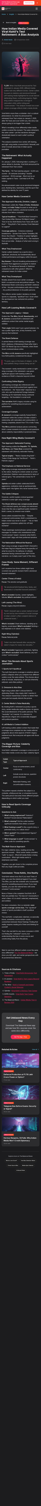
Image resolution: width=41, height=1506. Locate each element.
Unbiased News (20, 1170)
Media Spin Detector (27, 1165)
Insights (11, 14)
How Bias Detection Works (28, 1160)
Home (4, 14)
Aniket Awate (8, 40)
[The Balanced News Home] (6, 8)
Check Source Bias (13, 1165)
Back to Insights (11, 22)
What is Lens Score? (11, 1160)
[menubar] (36, 9)
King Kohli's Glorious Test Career (24, 991)
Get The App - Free (20, 1037)
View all (34, 1049)
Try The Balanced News (24, 953)
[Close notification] (37, 3)
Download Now (29, 2)
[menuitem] (36, 8)
